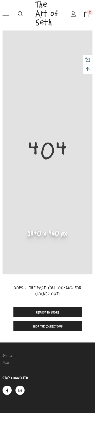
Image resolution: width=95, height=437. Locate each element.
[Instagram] (20, 390)
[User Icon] (73, 14)
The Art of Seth (46, 13)
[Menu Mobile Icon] (6, 14)
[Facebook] (7, 390)
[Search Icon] (20, 14)
